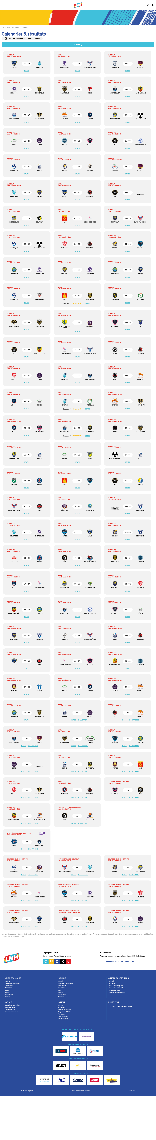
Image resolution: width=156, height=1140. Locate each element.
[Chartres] (58, 63)
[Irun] (58, 477)
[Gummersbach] (132, 192)
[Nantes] (58, 89)
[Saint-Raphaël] (132, 115)
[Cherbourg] (94, 63)
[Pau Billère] (58, 192)
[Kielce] (58, 711)
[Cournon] (58, 269)
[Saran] (58, 398)
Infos (109, 1054)
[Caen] (94, 295)
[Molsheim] (58, 737)
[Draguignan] (58, 451)
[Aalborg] (94, 788)
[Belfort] (58, 295)
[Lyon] (94, 502)
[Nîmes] (94, 166)
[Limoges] (132, 140)
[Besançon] (94, 321)
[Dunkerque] (132, 89)
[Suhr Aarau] (132, 398)
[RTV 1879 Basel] (58, 166)
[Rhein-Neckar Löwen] (94, 451)
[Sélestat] (132, 451)
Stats (113, 71)
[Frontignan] (58, 140)
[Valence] (58, 866)
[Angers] (132, 218)
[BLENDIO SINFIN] (58, 814)
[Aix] (94, 192)
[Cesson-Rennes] (132, 295)
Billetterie (45, 1054)
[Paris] (58, 685)
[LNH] (78, 5)
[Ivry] (132, 711)
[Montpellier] (94, 115)
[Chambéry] (94, 424)
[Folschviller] (132, 840)
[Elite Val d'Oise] (132, 63)
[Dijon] (58, 218)
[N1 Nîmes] (132, 1072)
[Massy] (94, 218)
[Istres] (132, 166)
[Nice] (58, 115)
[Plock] (58, 994)
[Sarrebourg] (94, 633)
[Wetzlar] (132, 424)
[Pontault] (132, 244)
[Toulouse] (132, 814)
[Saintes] (94, 140)
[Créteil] (132, 347)
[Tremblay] (132, 866)
